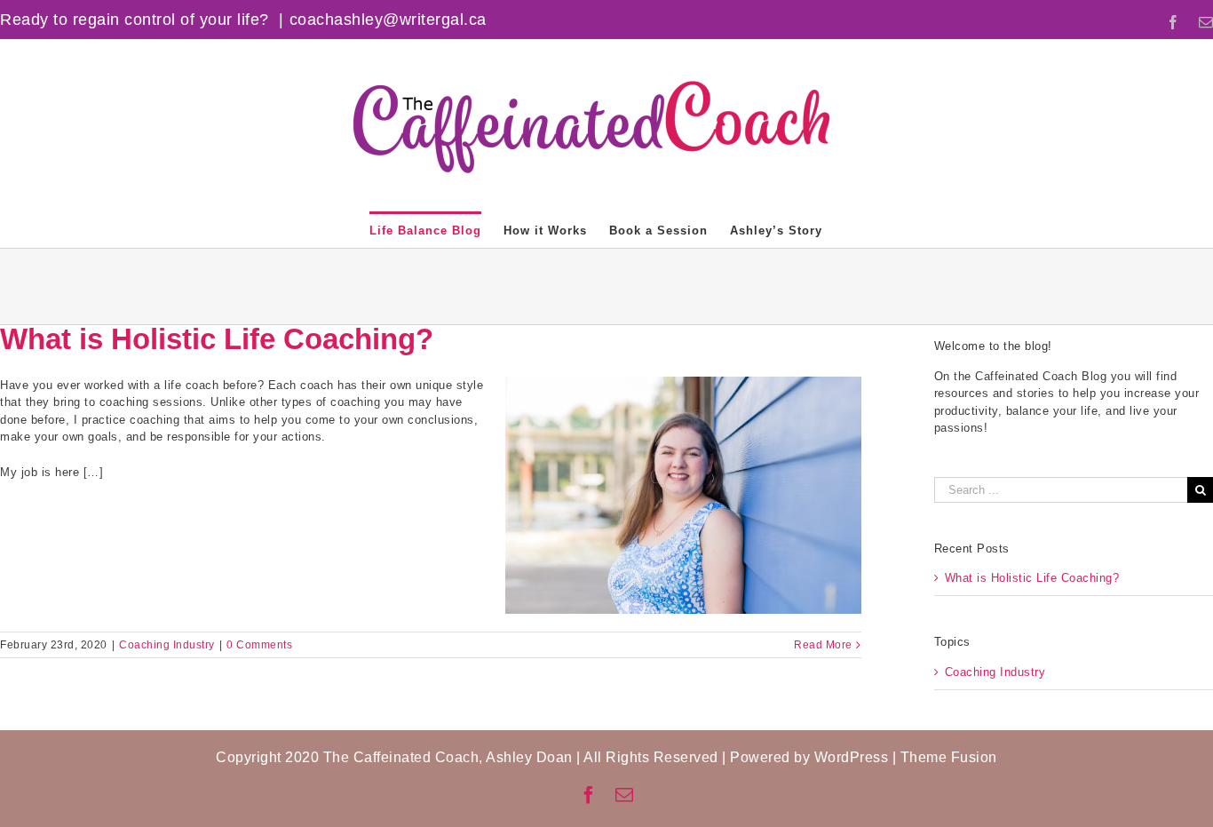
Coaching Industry (167, 645)
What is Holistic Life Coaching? (216, 339)
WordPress (851, 757)
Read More (823, 645)
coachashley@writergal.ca (388, 19)
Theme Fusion (948, 757)
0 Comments (259, 645)
